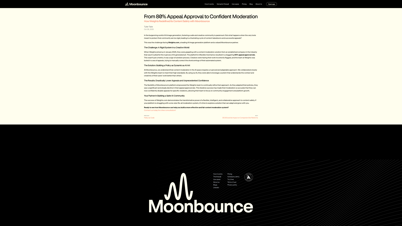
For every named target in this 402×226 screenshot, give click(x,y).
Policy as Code (149, 118)
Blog (251, 4)
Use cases (235, 4)
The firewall (217, 177)
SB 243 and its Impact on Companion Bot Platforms (240, 118)
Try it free (230, 179)
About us (216, 182)
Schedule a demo (233, 177)
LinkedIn (216, 187)
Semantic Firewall (223, 4)
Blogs (215, 185)
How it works (209, 4)
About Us (259, 4)
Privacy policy (232, 185)
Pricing (244, 4)
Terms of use (231, 182)
